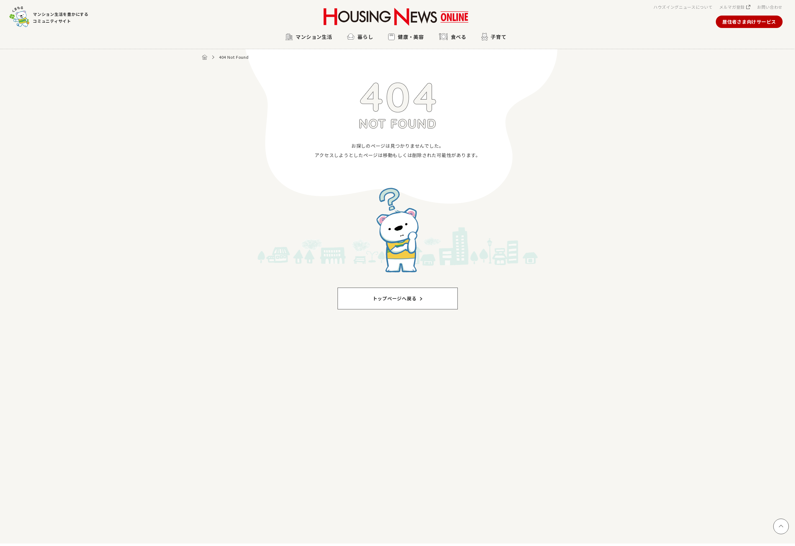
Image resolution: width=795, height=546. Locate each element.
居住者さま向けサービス (749, 21)
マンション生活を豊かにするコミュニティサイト (61, 17)
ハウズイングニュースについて (682, 7)
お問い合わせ (770, 7)
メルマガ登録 (732, 7)
